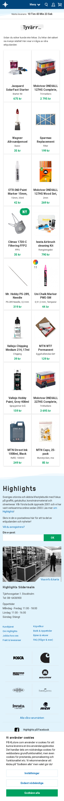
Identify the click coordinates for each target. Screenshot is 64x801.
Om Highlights (10, 631)
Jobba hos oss (10, 635)
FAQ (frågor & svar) (43, 639)
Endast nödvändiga (32, 783)
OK (52, 537)
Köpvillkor (38, 626)
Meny (33, 4)
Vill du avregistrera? (14, 527)
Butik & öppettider (42, 630)
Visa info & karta (50, 579)
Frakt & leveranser (12, 640)
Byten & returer (40, 635)
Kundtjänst (8, 626)
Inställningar (32, 773)
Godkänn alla (32, 793)
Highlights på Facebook (36, 729)
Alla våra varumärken (32, 717)
